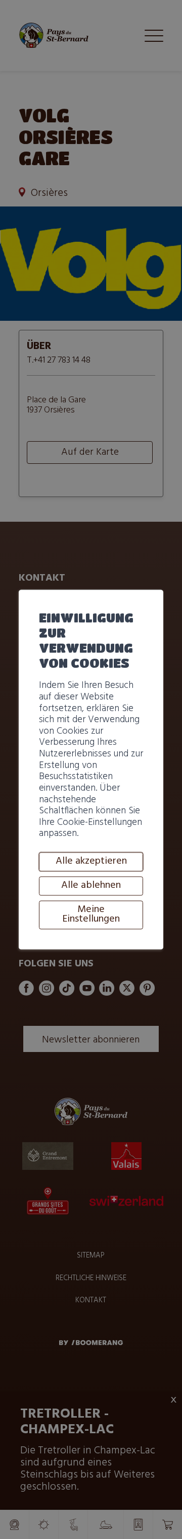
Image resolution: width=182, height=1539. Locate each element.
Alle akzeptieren (91, 861)
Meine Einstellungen (91, 914)
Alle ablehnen (91, 885)
